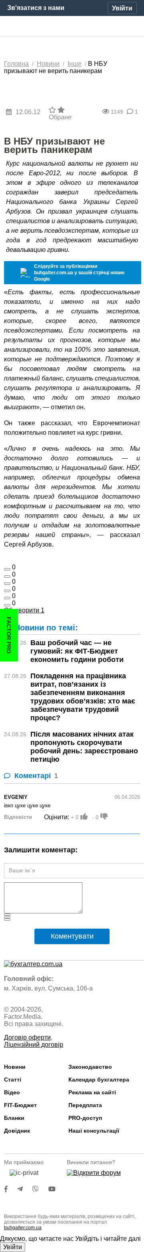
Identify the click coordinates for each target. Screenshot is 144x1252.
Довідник (17, 1130)
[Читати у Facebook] (10, 1189)
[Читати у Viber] (40, 1189)
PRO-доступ (85, 1118)
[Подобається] (7, 569)
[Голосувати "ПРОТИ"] (104, 816)
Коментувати (72, 936)
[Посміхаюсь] (7, 576)
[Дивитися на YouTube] (56, 1189)
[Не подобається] (7, 605)
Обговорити (24, 610)
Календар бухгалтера (98, 1079)
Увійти (12, 1247)
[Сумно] (7, 591)
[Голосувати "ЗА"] (84, 816)
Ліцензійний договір (33, 1044)
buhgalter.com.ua (23, 1227)
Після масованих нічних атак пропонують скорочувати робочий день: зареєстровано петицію (84, 746)
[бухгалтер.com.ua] (72, 26)
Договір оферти (27, 1037)
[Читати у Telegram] (24, 1189)
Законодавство (90, 1067)
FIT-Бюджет (20, 1105)
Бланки (14, 1118)
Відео (12, 1092)
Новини (15, 1067)
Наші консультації (93, 1130)
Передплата (85, 1105)
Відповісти (18, 817)
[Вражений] (7, 583)
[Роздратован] (7, 598)
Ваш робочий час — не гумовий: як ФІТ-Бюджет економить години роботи (77, 651)
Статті (12, 1079)
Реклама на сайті (92, 1092)
